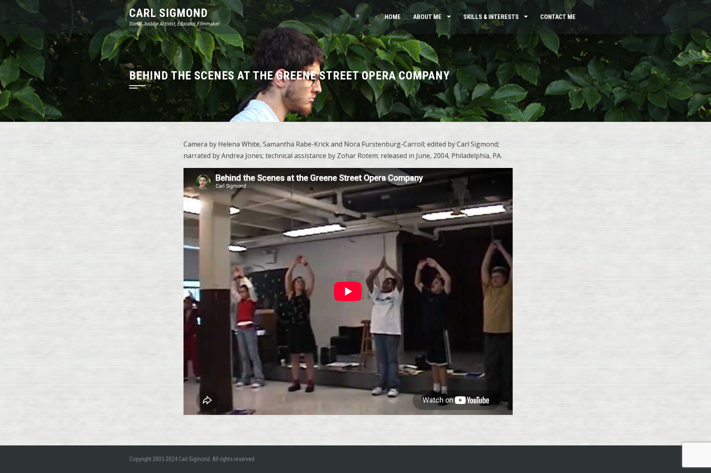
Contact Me (558, 17)
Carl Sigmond (168, 13)
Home (393, 17)
